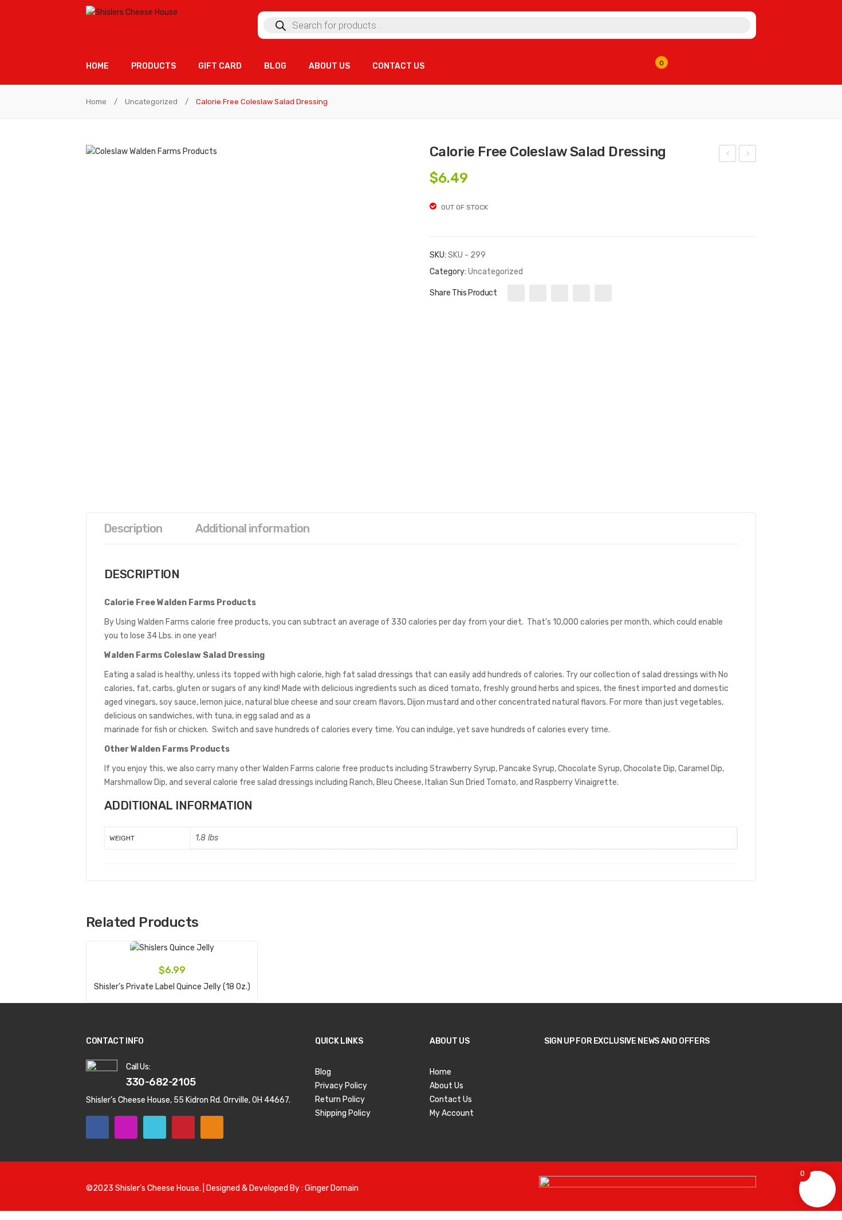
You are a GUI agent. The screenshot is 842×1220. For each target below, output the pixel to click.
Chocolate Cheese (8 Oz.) (748, 155)
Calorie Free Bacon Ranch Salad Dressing (727, 155)
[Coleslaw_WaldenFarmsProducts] (249, 308)
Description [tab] (133, 528)
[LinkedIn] (603, 293)
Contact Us (451, 1099)
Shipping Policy (343, 1113)
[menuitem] (97, 66)
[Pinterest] (559, 293)
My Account (452, 1113)
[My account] (739, 68)
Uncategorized (151, 101)
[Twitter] (537, 293)
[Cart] (704, 68)
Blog (323, 1072)
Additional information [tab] (252, 528)
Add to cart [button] (171, 980)
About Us (446, 1086)
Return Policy (340, 1099)
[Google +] (581, 293)
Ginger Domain (332, 1188)
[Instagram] (126, 1127)
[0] (668, 68)
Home (96, 101)
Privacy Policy (341, 1086)
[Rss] (211, 1127)
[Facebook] (516, 293)
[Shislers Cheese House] (132, 12)
